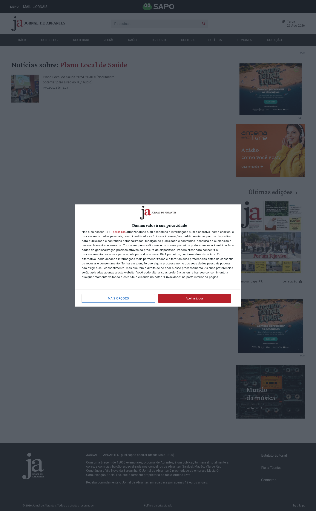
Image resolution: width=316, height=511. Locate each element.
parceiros (119, 231)
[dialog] (158, 255)
